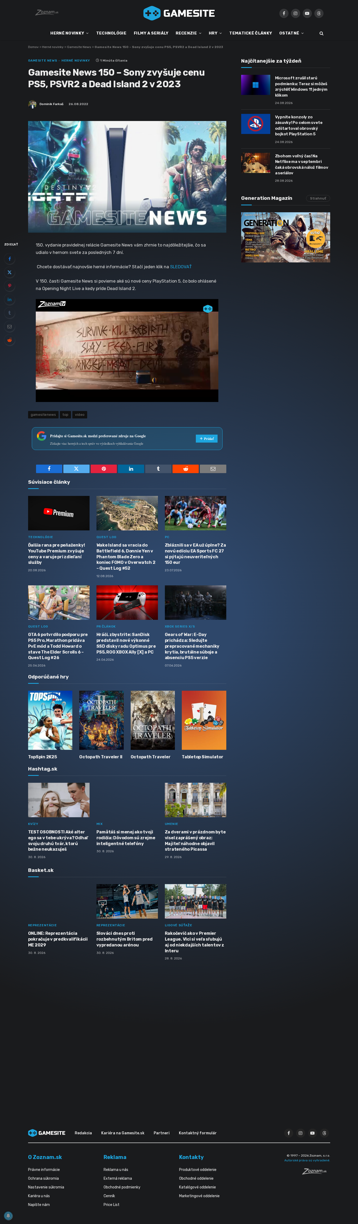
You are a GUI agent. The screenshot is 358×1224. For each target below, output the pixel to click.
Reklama (115, 1157)
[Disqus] (127, 1035)
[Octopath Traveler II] (101, 720)
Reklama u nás (116, 1169)
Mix (99, 824)
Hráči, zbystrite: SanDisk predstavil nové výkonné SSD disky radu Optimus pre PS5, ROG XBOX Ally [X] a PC (126, 643)
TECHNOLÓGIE (111, 33)
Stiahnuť (318, 198)
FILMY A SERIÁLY (151, 33)
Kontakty (191, 1157)
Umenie (172, 824)
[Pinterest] (9, 285)
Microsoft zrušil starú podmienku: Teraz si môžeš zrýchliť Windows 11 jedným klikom (301, 86)
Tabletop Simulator (202, 756)
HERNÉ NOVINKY (67, 33)
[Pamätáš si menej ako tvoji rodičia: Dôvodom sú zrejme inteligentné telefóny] (127, 800)
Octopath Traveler (151, 756)
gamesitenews (43, 415)
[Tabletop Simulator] (204, 720)
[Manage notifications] (8, 1216)
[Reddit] (9, 340)
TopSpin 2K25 (42, 756)
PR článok (106, 626)
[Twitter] (9, 272)
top (65, 415)
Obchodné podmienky (122, 1187)
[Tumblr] (9, 313)
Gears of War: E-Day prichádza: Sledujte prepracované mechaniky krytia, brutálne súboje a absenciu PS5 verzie (192, 646)
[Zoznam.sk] (316, 1173)
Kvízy (33, 824)
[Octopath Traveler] (153, 720)
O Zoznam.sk (45, 1157)
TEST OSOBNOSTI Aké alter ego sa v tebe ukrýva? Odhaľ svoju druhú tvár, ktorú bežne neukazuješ (58, 840)
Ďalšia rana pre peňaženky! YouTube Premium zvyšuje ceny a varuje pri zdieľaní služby (56, 554)
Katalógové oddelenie (197, 1187)
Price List (112, 1205)
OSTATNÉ (289, 33)
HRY (213, 33)
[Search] (321, 33)
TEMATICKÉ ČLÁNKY (250, 33)
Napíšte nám (39, 1205)
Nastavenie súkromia (46, 1187)
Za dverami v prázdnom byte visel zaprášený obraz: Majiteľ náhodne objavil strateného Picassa (195, 840)
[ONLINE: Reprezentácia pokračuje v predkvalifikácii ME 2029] (59, 901)
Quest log (106, 537)
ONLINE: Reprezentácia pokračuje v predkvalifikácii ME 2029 (58, 939)
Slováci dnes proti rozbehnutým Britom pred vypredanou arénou (124, 939)
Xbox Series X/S (180, 626)
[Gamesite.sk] (179, 13)
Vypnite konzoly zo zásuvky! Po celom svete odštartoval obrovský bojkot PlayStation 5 (298, 125)
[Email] (9, 326)
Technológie (41, 537)
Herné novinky (53, 47)
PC (167, 537)
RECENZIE (186, 33)
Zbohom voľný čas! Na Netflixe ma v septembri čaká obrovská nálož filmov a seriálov (301, 164)
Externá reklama (118, 1178)
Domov (33, 47)
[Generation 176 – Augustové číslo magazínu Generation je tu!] (285, 237)
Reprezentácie (42, 925)
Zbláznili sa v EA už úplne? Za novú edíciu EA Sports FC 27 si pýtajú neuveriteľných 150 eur (195, 554)
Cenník (109, 1196)
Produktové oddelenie (197, 1169)
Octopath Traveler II (100, 756)
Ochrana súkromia (43, 1178)
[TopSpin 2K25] (50, 720)
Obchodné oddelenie (196, 1178)
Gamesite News (79, 47)
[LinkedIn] (9, 299)
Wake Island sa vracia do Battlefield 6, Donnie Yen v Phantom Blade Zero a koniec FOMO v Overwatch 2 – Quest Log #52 (126, 557)
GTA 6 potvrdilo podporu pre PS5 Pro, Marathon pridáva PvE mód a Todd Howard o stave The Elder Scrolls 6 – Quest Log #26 (58, 646)
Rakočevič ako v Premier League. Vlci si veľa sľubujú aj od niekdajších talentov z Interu (194, 942)
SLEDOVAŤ (181, 266)
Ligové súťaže (178, 925)
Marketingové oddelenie (199, 1196)
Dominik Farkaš (51, 104)
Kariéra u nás (39, 1196)
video (80, 415)
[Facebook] (9, 258)
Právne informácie (44, 1169)
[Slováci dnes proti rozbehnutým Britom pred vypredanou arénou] (127, 901)
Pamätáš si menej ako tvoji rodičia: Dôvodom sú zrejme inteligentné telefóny (125, 837)
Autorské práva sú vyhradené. (307, 1160)
